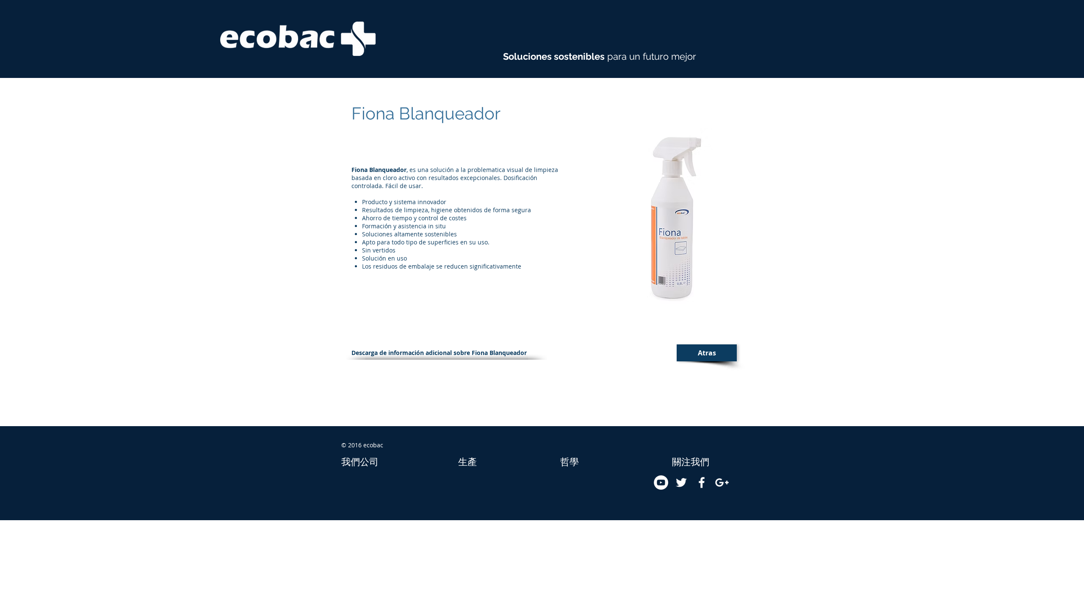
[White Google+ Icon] (722, 482)
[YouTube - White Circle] (661, 482)
